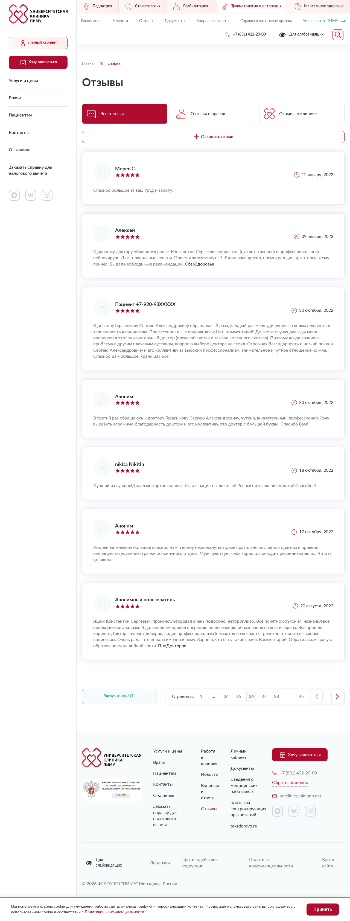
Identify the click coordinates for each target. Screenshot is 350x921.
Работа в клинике (204, 757)
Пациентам (20, 115)
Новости (120, 21)
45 (301, 696)
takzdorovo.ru (243, 826)
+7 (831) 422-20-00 (298, 773)
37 (263, 696)
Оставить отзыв (217, 137)
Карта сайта (328, 863)
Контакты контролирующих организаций (243, 809)
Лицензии (159, 863)
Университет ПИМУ (320, 21)
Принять (322, 909)
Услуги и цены (23, 80)
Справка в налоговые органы (266, 21)
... (213, 696)
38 (276, 696)
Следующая (337, 696)
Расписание (91, 21)
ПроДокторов (172, 646)
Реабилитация (195, 6)
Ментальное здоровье (323, 6)
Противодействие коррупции (200, 863)
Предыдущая (317, 696)
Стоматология (148, 6)
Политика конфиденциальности (271, 863)
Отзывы (146, 21)
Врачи (15, 98)
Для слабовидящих (109, 862)
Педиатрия (102, 6)
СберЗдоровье (199, 264)
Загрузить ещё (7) (119, 696)
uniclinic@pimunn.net (300, 796)
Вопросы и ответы (212, 21)
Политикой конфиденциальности (114, 912)
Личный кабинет (42, 43)
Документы (175, 21)
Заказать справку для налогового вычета (30, 170)
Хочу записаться (42, 62)
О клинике (20, 150)
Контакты (19, 132)
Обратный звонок (290, 782)
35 (238, 696)
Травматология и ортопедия (256, 6)
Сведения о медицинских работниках (243, 785)
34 (226, 696)
